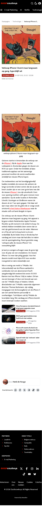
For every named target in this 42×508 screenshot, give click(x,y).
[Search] (32, 3)
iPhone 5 (13, 192)
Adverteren (4, 482)
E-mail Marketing (10, 10)
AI (21, 10)
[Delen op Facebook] (20, 390)
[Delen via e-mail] (38, 390)
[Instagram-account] (32, 468)
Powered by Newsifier (21, 497)
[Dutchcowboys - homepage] (9, 3)
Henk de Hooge (7, 79)
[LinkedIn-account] (37, 468)
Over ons (13, 483)
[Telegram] (29, 390)
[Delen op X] (24, 390)
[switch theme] (35, 3)
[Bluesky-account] (34, 474)
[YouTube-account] (29, 474)
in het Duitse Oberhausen (19, 208)
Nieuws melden (21, 483)
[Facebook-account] (26, 468)
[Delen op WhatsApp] (15, 390)
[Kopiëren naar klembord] (33, 390)
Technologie (7, 75)
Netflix (27, 10)
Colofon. (38, 482)
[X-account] (21, 468)
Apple (19, 163)
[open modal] (39, 3)
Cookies (30, 482)
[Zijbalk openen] (1, 10)
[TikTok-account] (24, 474)
